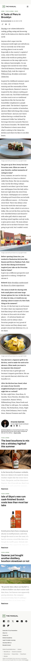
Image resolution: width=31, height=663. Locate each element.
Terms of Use (7, 654)
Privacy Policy (15, 654)
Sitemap (6, 656)
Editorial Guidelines (7, 638)
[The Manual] (9, 6)
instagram (14, 426)
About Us (5, 633)
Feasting (4, 29)
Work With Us (7, 651)
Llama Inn (5, 77)
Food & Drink (5, 438)
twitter (19, 426)
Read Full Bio (17, 433)
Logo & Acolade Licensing (9, 640)
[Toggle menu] (27, 6)
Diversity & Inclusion (16, 651)
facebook (11, 426)
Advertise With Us (7, 643)
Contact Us (5, 635)
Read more (4, 489)
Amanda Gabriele (7, 21)
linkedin (17, 426)
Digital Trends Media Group (9, 649)
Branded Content (7, 645)
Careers (19, 649)
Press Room (23, 654)
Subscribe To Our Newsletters (10, 630)
